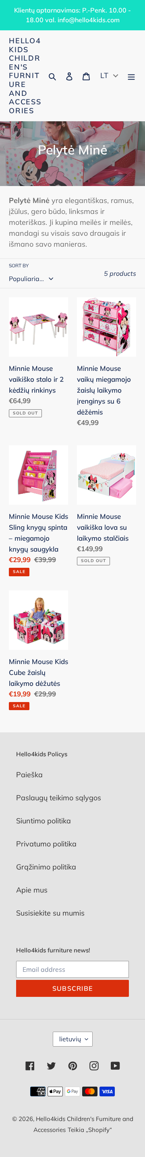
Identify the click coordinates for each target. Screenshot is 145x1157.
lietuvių (70, 1039)
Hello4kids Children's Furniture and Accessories (25, 75)
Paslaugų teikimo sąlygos (58, 797)
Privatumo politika (46, 843)
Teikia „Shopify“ (90, 1130)
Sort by (19, 265)
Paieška (29, 774)
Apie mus (32, 890)
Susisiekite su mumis (50, 913)
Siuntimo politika (43, 820)
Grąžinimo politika (46, 866)
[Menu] (131, 75)
